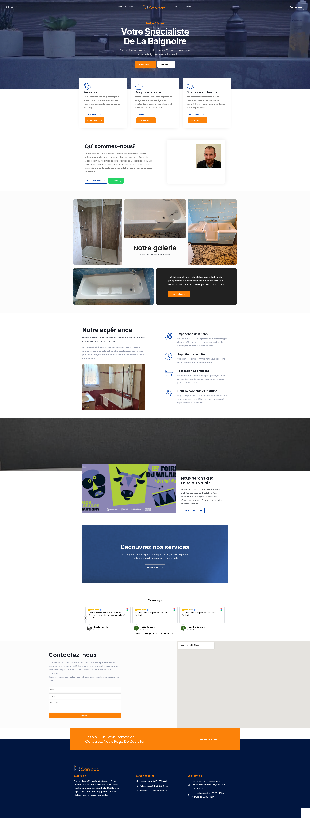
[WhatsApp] (17, 7)
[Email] (7, 7)
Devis (177, 7)
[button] (224, 618)
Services (129, 7)
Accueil (118, 7)
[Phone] (12, 7)
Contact (189, 7)
